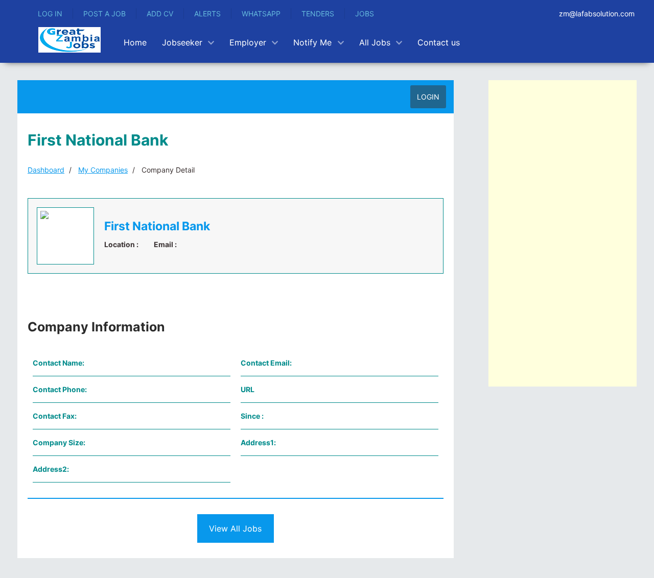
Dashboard (46, 169)
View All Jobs (235, 528)
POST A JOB (104, 13)
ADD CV (160, 13)
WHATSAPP (261, 13)
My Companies (103, 169)
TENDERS (317, 13)
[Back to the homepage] (69, 40)
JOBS (364, 13)
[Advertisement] (562, 233)
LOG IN (50, 13)
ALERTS (207, 13)
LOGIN (428, 96)
